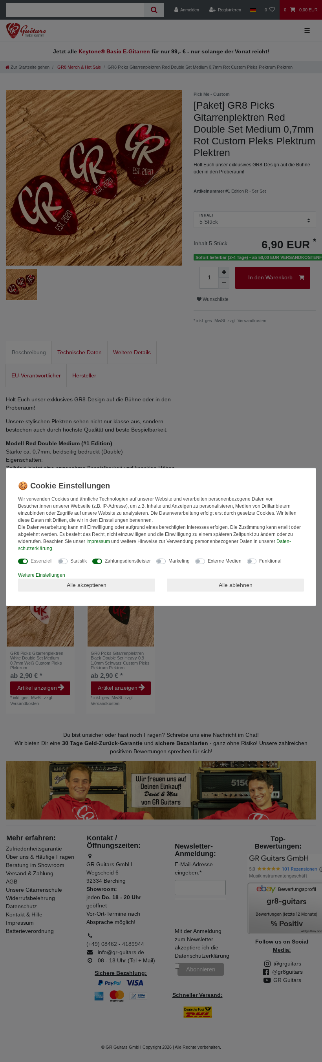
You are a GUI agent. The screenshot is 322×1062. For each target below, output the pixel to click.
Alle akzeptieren (86, 584)
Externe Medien (225, 560)
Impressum (98, 541)
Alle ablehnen (235, 584)
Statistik (78, 560)
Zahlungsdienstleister (128, 560)
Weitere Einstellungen (41, 574)
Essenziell (42, 560)
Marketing (179, 560)
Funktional (270, 560)
